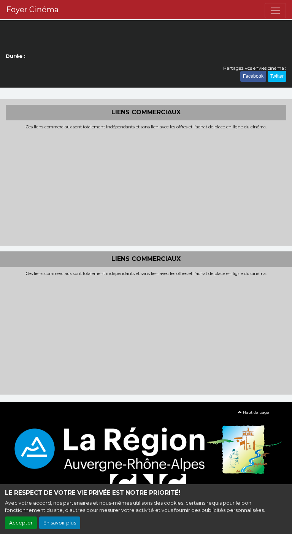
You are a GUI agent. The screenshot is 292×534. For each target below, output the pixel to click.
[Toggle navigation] (275, 10)
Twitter (277, 76)
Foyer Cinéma (32, 9)
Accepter (21, 523)
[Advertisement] (146, 186)
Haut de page (255, 412)
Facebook (253, 76)
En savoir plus (59, 523)
